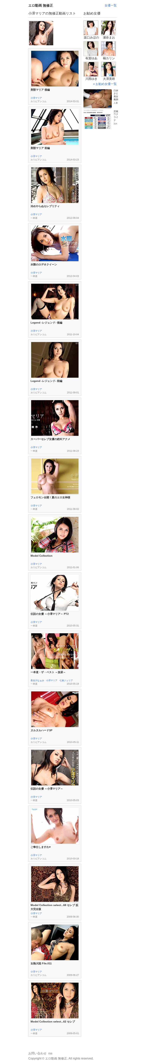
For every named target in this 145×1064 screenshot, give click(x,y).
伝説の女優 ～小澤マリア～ (47, 788)
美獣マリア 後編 (40, 89)
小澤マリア (36, 98)
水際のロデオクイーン (44, 264)
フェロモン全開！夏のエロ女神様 (50, 497)
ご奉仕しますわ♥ (41, 846)
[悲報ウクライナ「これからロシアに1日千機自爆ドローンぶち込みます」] (97, 111)
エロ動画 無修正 (40, 5)
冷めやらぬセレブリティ (45, 206)
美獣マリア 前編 (40, 147)
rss (50, 1053)
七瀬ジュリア (66, 680)
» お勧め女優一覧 (105, 84)
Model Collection (41, 555)
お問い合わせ (37, 1053)
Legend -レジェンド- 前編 (46, 380)
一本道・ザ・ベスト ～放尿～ (48, 672)
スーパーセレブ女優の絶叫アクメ (50, 439)
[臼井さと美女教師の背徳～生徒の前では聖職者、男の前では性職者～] (97, 90)
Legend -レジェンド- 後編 (46, 322)
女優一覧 (111, 5)
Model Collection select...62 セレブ (53, 1021)
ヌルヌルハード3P (41, 730)
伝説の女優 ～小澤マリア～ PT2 (50, 613)
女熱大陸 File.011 (41, 963)
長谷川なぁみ (37, 680)
